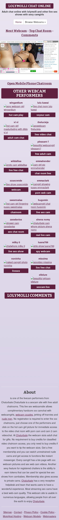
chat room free (43, 173)
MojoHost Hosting (12, 516)
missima (43, 258)
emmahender (43, 161)
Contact (18, 512)
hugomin (43, 200)
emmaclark (43, 180)
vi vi (16, 122)
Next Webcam (16, 31)
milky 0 (16, 242)
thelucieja (43, 122)
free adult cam (43, 153)
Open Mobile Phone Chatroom (29, 83)
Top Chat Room (40, 31)
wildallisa (16, 161)
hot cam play (16, 114)
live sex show (16, 251)
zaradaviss (16, 219)
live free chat (16, 170)
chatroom (16, 212)
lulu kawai (43, 102)
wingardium (16, 102)
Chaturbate (22, 435)
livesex (16, 270)
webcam (16, 189)
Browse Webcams (34, 22)
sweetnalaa (16, 200)
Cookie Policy (47, 512)
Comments (29, 35)
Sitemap (7, 512)
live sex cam (43, 212)
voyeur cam (43, 114)
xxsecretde (16, 180)
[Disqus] (29, 341)
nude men (7, 418)
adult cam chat (16, 137)
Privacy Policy (31, 512)
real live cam (43, 235)
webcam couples (24, 414)
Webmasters (49, 516)
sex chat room (16, 231)
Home (18, 22)
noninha (16, 258)
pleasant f (43, 141)
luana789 (43, 242)
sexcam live (43, 287)
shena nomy (43, 219)
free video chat (43, 134)
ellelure (43, 274)
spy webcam (43, 251)
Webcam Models (32, 516)
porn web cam (43, 192)
